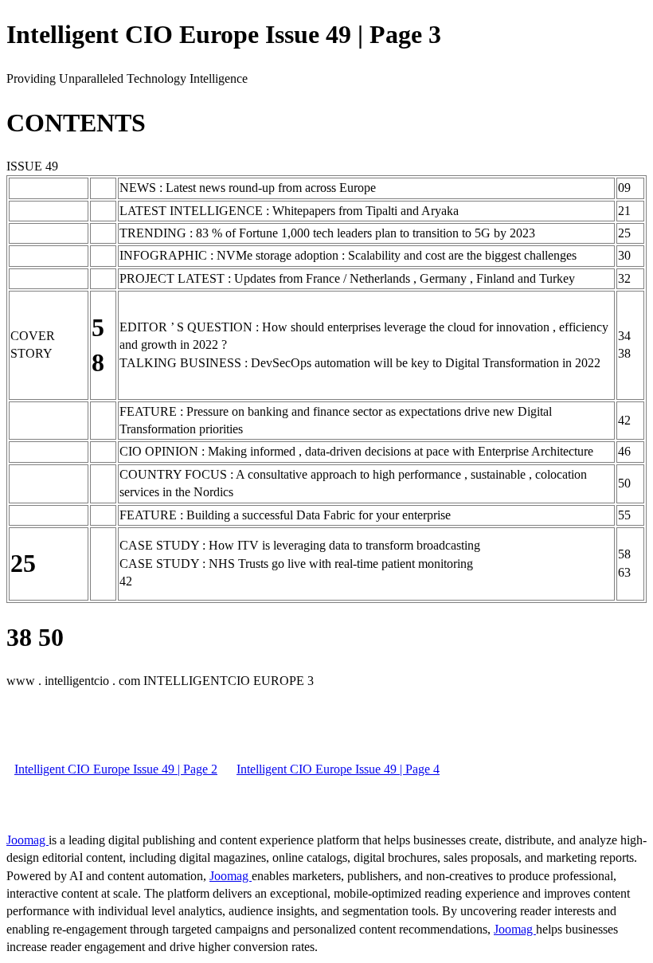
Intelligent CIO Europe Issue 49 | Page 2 (115, 769)
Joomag (27, 840)
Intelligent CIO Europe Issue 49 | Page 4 (338, 769)
